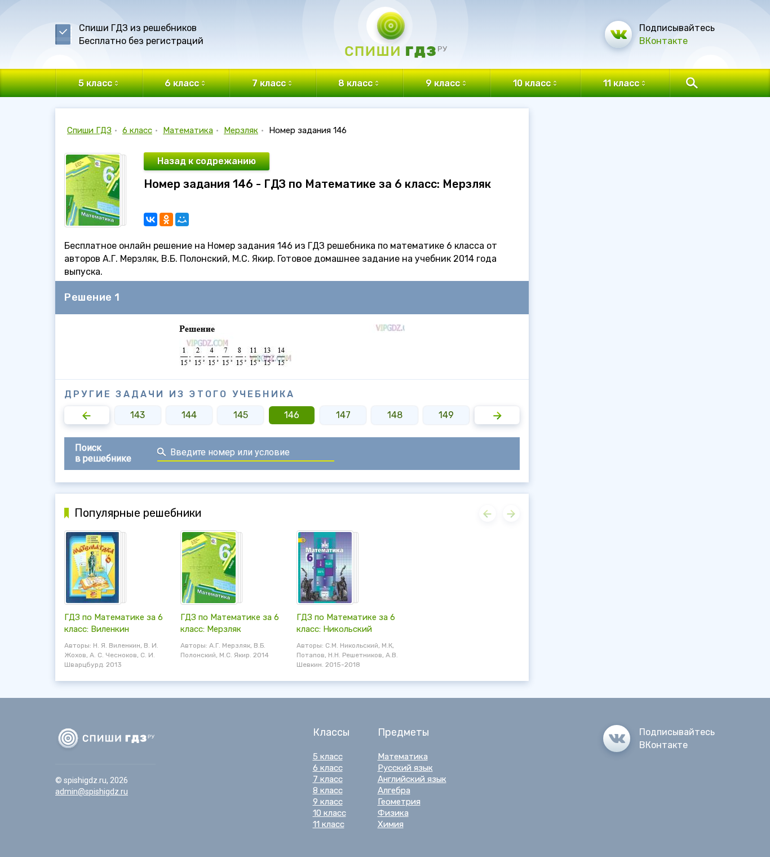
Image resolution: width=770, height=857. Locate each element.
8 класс (328, 790)
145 (240, 415)
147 (343, 415)
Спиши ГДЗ (89, 130)
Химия (391, 824)
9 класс (328, 802)
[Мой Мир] (182, 219)
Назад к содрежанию (206, 161)
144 (189, 415)
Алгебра (394, 790)
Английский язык (412, 779)
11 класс (328, 824)
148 (394, 415)
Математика (188, 130)
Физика (393, 813)
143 (137, 415)
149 (446, 415)
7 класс (328, 779)
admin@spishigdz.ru (91, 791)
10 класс (329, 813)
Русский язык (405, 768)
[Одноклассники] (166, 219)
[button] (86, 415)
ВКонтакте (663, 41)
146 (291, 415)
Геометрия (399, 802)
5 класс (328, 756)
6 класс (137, 130)
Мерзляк (241, 130)
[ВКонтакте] (150, 219)
